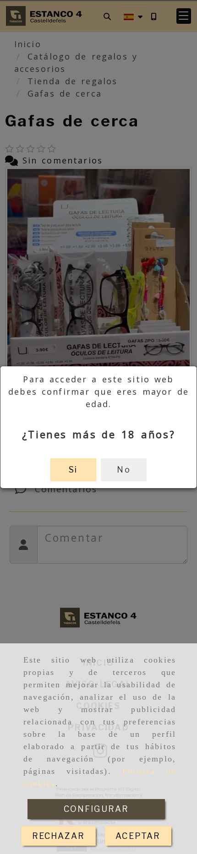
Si (73, 469)
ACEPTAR (137, 836)
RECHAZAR (58, 836)
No (123, 469)
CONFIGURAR (96, 809)
